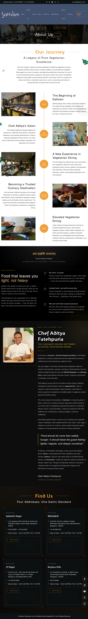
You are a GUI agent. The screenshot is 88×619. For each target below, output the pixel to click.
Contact (70, 14)
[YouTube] (84, 591)
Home (23, 14)
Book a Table (79, 14)
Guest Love (63, 14)
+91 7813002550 (29, 2)
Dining (34, 14)
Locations (46, 14)
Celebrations (55, 14)
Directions (14, 539)
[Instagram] (84, 585)
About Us (28, 14)
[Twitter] (84, 597)
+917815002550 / (18, 2)
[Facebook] (84, 579)
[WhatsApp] (84, 603)
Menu (40, 14)
